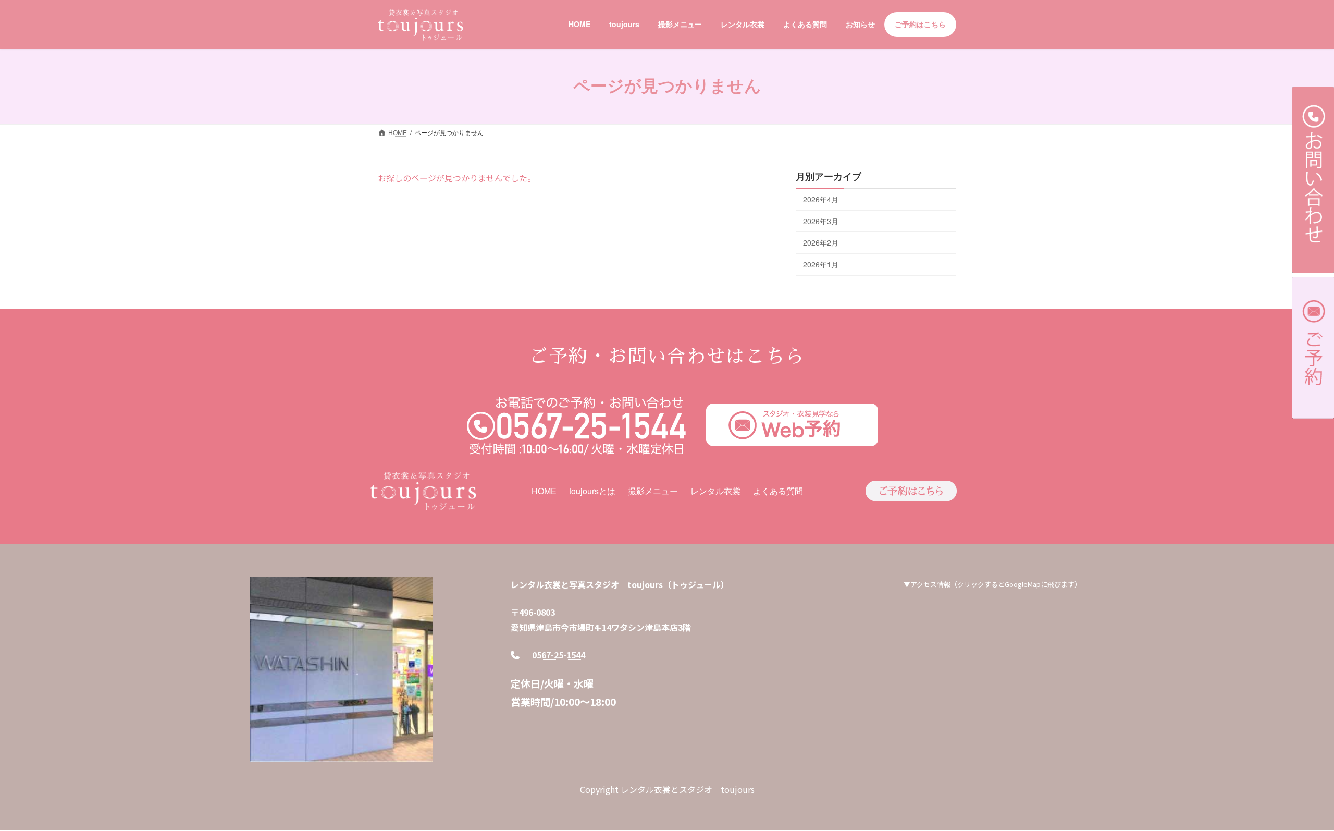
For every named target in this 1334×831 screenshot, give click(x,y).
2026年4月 (820, 199)
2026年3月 (820, 220)
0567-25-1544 (558, 655)
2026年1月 (820, 264)
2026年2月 (820, 242)
